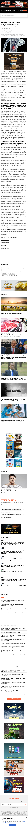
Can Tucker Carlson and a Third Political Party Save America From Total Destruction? (13, 566)
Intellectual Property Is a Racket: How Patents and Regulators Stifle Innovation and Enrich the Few (12, 663)
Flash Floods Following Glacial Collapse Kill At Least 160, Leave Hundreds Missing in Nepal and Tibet (13, 621)
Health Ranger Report (6, 537)
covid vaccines (21, 34)
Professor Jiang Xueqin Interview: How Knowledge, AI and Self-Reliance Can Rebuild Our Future (13, 580)
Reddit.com (3, 245)
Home (2, 20)
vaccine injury (12, 273)
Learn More (5, 825)
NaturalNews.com (5, 248)
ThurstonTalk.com (5, 242)
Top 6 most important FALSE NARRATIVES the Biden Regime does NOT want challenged (13, 400)
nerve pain (9, 35)
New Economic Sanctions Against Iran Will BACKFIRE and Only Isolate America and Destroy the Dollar (13, 586)
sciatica (17, 35)
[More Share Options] (11, 31)
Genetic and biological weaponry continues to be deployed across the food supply (13, 335)
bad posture (5, 34)
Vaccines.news (9, 229)
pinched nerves (13, 35)
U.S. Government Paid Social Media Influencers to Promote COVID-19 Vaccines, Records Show (12, 605)
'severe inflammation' (12, 128)
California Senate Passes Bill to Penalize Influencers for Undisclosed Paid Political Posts (11, 691)
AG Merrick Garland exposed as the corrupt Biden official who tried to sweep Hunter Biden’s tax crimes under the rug (13, 357)
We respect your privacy (14, 807)
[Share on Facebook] (5, 31)
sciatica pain (21, 35)
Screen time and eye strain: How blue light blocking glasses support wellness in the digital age (12, 647)
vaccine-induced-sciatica (7, 36)
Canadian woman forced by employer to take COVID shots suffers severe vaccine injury (12, 421)
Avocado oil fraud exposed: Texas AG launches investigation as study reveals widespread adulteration (13, 625)
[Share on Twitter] (8, 31)
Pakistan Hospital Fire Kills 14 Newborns (8, 616)
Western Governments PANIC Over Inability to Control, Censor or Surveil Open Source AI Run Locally (13, 559)
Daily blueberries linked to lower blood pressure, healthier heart (13, 643)
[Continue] (25, 804)
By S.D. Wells (3, 28)
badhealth (8, 34)
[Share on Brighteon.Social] (2, 31)
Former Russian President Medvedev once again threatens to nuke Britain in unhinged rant (13, 379)
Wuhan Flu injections (19, 116)
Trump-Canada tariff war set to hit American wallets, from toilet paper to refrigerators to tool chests (13, 629)
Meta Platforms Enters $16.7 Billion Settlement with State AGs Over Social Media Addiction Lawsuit (12, 658)
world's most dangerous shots (8, 137)
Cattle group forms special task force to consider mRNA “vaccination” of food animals (13, 314)
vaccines (12, 36)
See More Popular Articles (14, 698)
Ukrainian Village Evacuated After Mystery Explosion (11, 632)
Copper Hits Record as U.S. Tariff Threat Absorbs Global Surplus (13, 654)
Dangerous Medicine (4, 35)
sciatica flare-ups (12, 117)
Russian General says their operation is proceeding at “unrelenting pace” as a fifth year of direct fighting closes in (13, 671)
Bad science (6, 20)
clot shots (17, 34)
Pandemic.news (5, 240)
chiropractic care (12, 34)
